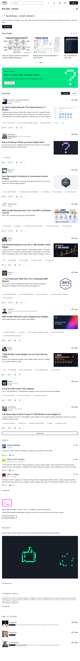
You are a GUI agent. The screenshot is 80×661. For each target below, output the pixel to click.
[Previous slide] (71, 33)
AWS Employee (12, 136)
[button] (49, 3)
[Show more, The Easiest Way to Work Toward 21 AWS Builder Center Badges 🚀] (24, 428)
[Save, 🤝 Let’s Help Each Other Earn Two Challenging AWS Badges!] (21, 302)
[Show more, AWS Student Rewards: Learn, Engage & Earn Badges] (24, 340)
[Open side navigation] (77, 8)
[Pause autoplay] (74, 33)
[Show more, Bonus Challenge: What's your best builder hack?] (25, 162)
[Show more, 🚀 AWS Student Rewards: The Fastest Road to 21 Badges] (25, 127)
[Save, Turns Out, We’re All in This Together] (19, 400)
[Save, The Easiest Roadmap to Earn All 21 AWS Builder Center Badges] (19, 265)
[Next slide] (77, 33)
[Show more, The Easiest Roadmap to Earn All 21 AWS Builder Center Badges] (24, 265)
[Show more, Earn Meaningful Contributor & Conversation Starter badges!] (25, 196)
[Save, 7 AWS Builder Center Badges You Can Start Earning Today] (19, 374)
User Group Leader (21, 645)
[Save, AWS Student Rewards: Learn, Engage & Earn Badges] (19, 340)
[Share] (16, 127)
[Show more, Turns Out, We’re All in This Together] (24, 400)
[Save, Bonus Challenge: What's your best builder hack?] (21, 162)
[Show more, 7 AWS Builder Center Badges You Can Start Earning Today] (24, 374)
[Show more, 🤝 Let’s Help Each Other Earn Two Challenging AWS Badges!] (25, 302)
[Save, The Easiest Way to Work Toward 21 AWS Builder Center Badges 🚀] (19, 428)
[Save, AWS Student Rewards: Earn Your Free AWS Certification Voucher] (21, 231)
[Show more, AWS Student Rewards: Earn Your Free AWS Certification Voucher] (25, 230)
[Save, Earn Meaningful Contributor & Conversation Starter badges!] (21, 196)
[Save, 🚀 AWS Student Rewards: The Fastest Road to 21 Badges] (21, 127)
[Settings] (59, 3)
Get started (9, 83)
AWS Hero (12, 625)
